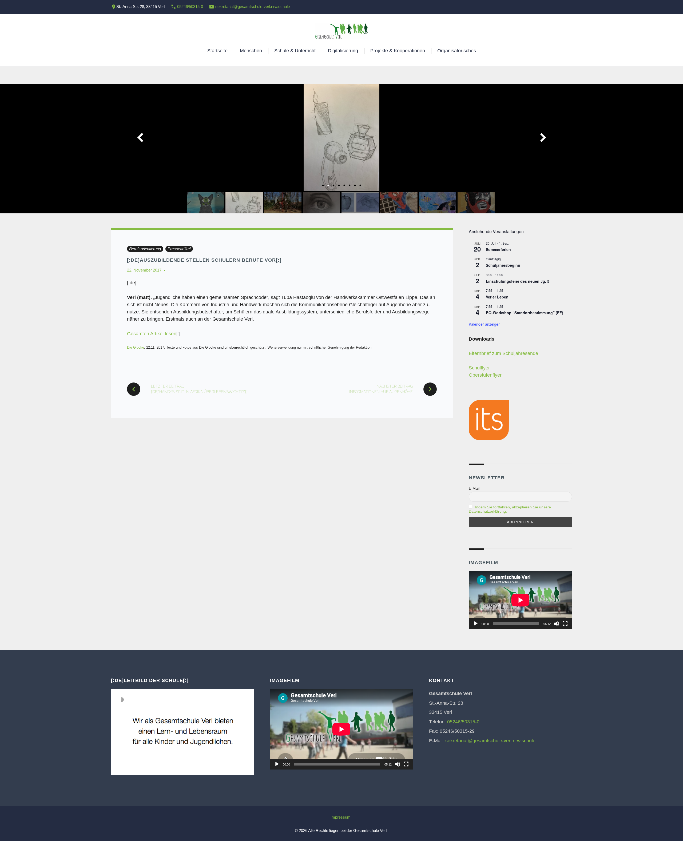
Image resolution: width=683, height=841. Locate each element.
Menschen (251, 50)
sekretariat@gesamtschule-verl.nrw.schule (252, 6)
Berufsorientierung (145, 248)
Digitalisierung (343, 50)
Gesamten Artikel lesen (151, 333)
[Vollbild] (565, 623)
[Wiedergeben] (475, 623)
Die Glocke (135, 347)
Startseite (217, 50)
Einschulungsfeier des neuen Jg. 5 (517, 281)
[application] (520, 600)
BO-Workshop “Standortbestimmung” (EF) (524, 312)
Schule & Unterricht (295, 50)
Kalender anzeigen (485, 324)
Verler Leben (497, 297)
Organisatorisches (456, 50)
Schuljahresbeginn (503, 265)
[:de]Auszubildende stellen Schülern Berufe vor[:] (204, 260)
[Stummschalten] (556, 623)
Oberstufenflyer (485, 375)
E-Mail (474, 488)
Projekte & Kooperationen (397, 50)
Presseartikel (179, 248)
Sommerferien (498, 249)
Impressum (341, 817)
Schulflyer (479, 367)
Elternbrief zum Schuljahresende (503, 353)
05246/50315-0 (190, 6)
